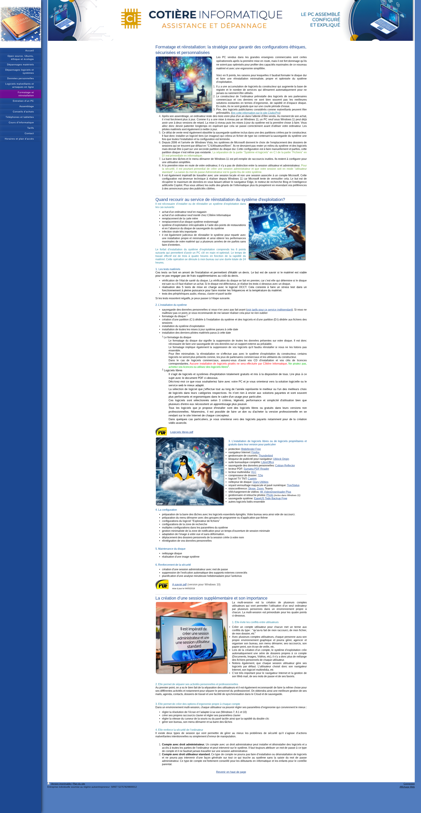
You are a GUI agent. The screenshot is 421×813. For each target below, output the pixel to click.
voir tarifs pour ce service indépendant (269, 309)
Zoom (260, 488)
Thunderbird (266, 455)
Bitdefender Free (251, 449)
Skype (252, 488)
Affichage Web (407, 787)
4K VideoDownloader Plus (275, 491)
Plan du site (79, 783)
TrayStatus (293, 485)
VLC (253, 472)
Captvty (252, 478)
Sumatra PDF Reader (256, 468)
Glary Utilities (260, 482)
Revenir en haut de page (231, 772)
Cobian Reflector (285, 465)
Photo (269, 495)
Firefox (255, 452)
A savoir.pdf (179, 584)
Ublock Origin (281, 459)
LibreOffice (267, 462)
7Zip (260, 475)
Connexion (409, 783)
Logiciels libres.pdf (181, 432)
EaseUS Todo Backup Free (270, 498)
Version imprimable (61, 783)
